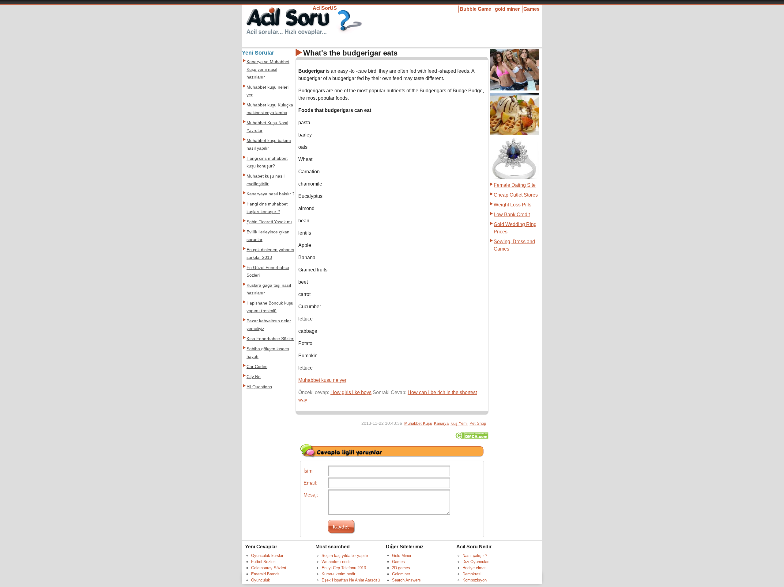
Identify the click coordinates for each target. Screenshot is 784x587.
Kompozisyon (474, 580)
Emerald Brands (265, 574)
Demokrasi (471, 574)
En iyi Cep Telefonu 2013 (344, 568)
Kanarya (441, 423)
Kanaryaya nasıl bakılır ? (271, 194)
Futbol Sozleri (263, 561)
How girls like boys (350, 392)
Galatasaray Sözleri (268, 568)
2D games (401, 568)
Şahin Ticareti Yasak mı (269, 222)
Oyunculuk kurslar (267, 555)
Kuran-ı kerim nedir (338, 574)
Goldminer (401, 574)
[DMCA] (471, 437)
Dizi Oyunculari (475, 561)
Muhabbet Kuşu (418, 423)
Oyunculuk (260, 580)
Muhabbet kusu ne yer (322, 380)
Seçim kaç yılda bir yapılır (345, 555)
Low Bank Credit (512, 214)
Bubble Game (475, 9)
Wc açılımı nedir (336, 561)
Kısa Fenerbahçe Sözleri (270, 338)
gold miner (507, 9)
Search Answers (406, 580)
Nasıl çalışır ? (474, 555)
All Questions (259, 387)
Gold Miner (401, 555)
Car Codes (257, 366)
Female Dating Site (515, 185)
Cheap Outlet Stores (516, 195)
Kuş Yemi (459, 423)
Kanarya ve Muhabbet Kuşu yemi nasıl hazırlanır (268, 69)
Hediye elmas (474, 568)
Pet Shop (477, 423)
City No (254, 376)
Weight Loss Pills (512, 204)
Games (531, 9)
